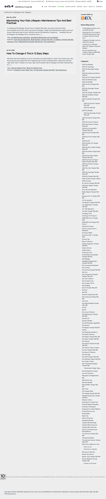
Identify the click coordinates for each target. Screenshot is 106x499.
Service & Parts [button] (70, 6)
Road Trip (85, 416)
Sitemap (26, 492)
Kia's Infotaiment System (90, 371)
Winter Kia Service (88, 454)
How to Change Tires (18, 68)
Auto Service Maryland (22, 40)
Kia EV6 (84, 290)
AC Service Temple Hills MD (91, 183)
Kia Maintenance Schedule (20, 37)
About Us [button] (92, 6)
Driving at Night (87, 233)
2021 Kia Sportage (88, 67)
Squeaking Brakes (87, 420)
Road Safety (86, 413)
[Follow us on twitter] (90, 18)
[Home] (42, 6)
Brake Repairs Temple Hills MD (41, 40)
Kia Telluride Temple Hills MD (91, 359)
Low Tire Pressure (87, 373)
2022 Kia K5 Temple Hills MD (91, 77)
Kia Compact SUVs (88, 283)
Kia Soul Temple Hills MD (90, 350)
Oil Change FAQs (87, 391)
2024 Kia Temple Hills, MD (90, 176)
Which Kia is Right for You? (90, 444)
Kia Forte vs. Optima (90, 449)
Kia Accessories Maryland (90, 265)
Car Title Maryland (88, 209)
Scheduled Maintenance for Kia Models (44, 37)
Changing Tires (12, 42)
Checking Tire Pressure (89, 216)
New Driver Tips (87, 380)
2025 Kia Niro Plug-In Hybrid (91, 179)
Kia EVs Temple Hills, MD (90, 295)
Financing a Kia (87, 252)
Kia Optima (85, 325)
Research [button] (99, 6)
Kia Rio (84, 330)
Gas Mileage (86, 259)
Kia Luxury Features (88, 312)
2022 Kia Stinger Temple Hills (91, 92)
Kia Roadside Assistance (89, 332)
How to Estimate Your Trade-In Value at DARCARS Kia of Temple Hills (91, 52)
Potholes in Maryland (89, 407)
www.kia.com (12, 494)
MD (83, 378)
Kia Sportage (86, 354)
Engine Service (86, 248)
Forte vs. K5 (87, 447)
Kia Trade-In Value (88, 361)
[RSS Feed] (82, 18)
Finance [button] (79, 6)
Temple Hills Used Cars (89, 427)
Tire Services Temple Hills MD (44, 70)
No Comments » (49, 42)
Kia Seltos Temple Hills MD (90, 339)
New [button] (45, 6)
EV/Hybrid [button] (60, 6)
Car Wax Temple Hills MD (90, 211)
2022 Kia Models (87, 82)
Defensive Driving (87, 226)
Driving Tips (86, 239)
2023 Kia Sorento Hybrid (90, 122)
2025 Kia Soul (86, 181)
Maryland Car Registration (90, 376)
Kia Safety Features (88, 334)
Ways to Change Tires (34, 68)
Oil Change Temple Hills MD (91, 393)
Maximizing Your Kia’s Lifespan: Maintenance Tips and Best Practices (39, 21)
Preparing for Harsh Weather (91, 409)
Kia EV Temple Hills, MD (89, 288)
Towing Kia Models (88, 438)
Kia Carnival (86, 268)
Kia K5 (84, 310)
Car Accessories (87, 200)
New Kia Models (87, 382)
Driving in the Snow (90, 463)
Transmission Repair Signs (92, 368)
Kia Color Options (87, 279)
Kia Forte (85, 301)
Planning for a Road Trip (90, 402)
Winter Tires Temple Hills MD (91, 457)
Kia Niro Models (87, 321)
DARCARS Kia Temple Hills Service (31, 42)
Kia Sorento (86, 341)
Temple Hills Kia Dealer (89, 423)
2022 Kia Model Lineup (89, 80)
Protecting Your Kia (88, 411)
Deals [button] (85, 6)
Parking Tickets (87, 400)
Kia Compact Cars (87, 281)
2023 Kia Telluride (89, 107)
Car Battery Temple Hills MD (63, 40)
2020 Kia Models (87, 64)
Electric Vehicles (87, 241)
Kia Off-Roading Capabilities (91, 323)
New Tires (29, 70)
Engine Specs (86, 250)
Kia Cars (84, 272)
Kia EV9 (84, 292)
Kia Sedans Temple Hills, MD (91, 337)
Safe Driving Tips (87, 418)
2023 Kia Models (87, 110)
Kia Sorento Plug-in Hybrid (90, 348)
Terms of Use (39, 492)
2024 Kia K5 (86, 141)
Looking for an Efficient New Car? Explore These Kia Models (91, 46)
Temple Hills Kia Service (89, 425)
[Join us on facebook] (86, 18)
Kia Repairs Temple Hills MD (91, 327)
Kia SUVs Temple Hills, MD (90, 357)
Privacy (31, 492)
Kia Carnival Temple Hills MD (91, 270)
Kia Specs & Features (88, 352)
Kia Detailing (86, 285)
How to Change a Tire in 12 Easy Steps (28, 53)
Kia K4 (84, 307)
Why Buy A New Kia (88, 452)
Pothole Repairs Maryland (90, 404)
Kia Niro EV (85, 318)
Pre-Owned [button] (52, 6)
